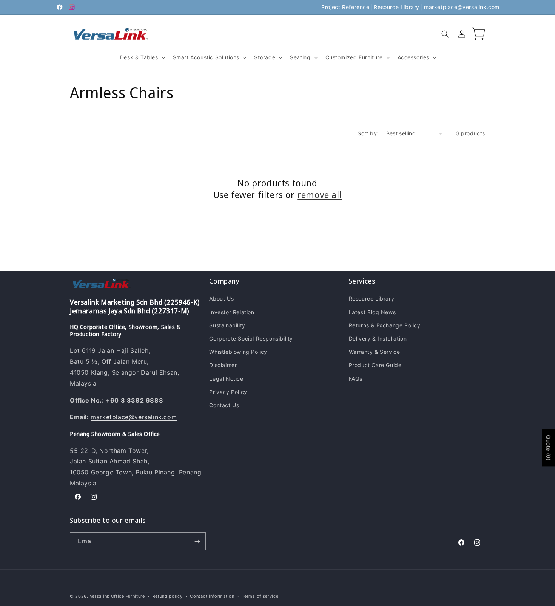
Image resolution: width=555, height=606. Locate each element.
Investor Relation (231, 312)
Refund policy (168, 595)
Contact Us (224, 405)
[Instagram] (72, 7)
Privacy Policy (228, 392)
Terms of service (260, 595)
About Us (221, 299)
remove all (319, 194)
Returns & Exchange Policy (385, 325)
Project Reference (345, 7)
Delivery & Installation (378, 338)
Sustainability (227, 325)
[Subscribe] (197, 541)
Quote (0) (548, 447)
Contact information (212, 595)
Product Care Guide (375, 365)
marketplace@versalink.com (461, 7)
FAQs (355, 378)
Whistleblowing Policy (238, 352)
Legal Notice (226, 378)
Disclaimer (223, 365)
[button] (142, 57)
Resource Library (396, 7)
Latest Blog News (372, 312)
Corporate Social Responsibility (251, 338)
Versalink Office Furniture (117, 596)
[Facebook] (59, 7)
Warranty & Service (374, 352)
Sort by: (368, 133)
